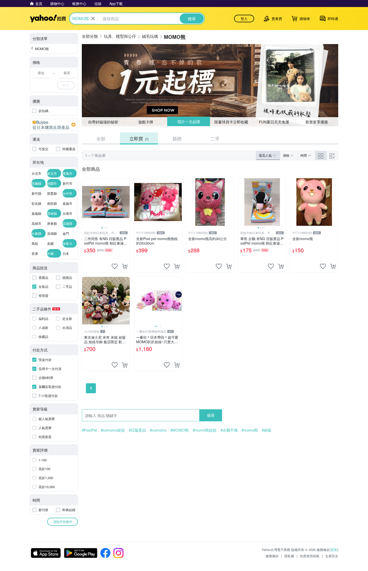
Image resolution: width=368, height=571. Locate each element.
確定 (66, 85)
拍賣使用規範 (309, 555)
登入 (244, 18)
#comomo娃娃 (113, 430)
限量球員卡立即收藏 (231, 121)
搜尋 (211, 415)
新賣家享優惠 (316, 121)
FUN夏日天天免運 (274, 121)
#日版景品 (137, 430)
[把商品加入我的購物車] (125, 266)
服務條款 (272, 555)
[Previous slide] (85, 202)
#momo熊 (250, 430)
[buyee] (54, 125)
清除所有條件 (62, 521)
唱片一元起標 (188, 121)
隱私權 (289, 555)
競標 (176, 138)
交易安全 (331, 555)
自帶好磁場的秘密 (103, 121)
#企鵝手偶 (229, 430)
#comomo (158, 430)
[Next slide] (126, 202)
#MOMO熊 (179, 430)
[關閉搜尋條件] (93, 19)
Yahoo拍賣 (48, 19)
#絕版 (266, 430)
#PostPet (89, 430)
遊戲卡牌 (145, 121)
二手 (215, 138)
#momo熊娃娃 (205, 430)
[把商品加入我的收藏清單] (115, 266)
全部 (100, 138)
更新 (334, 549)
